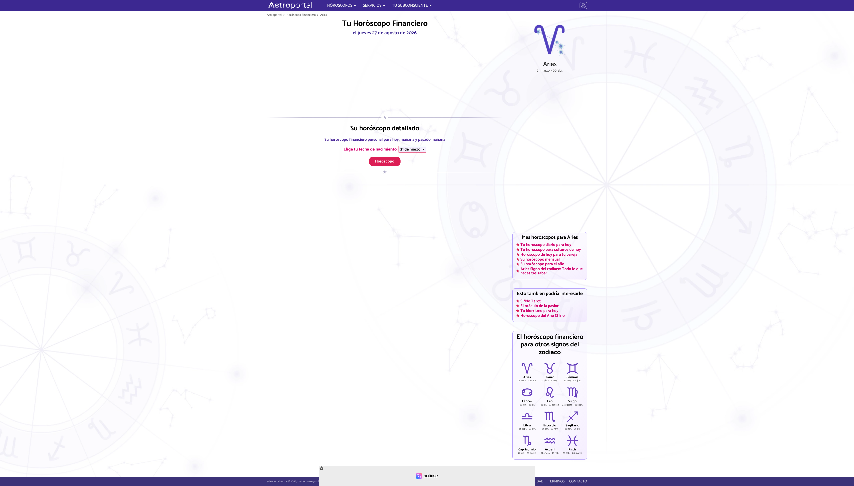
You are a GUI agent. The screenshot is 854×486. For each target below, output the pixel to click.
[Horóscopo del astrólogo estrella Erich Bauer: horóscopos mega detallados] (289, 5)
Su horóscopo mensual (540, 259)
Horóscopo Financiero (301, 15)
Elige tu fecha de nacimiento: (371, 149)
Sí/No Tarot (530, 301)
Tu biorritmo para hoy (539, 310)
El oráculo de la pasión (539, 305)
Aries (323, 15)
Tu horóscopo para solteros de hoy (550, 249)
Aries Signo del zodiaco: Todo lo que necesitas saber (551, 271)
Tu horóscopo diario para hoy (545, 244)
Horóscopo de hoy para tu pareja (548, 254)
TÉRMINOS (556, 481)
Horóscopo (384, 161)
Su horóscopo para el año (542, 264)
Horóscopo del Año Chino (542, 315)
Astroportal (274, 15)
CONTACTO (578, 481)
